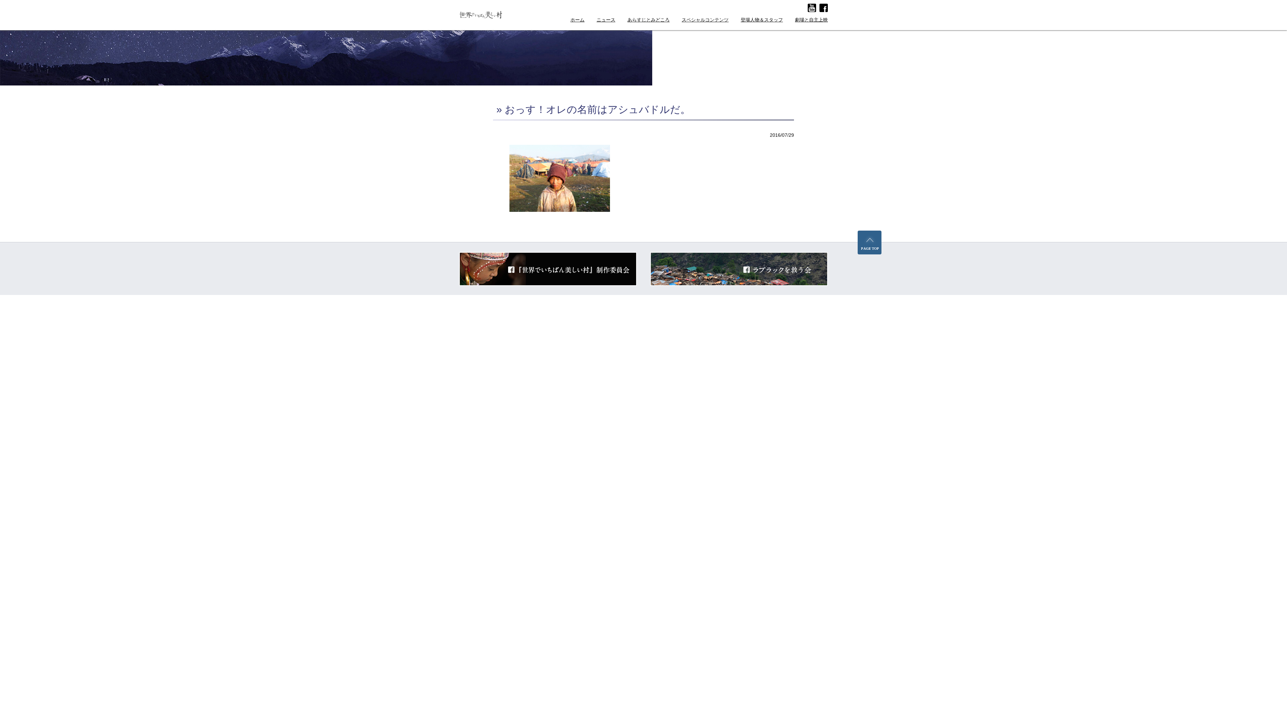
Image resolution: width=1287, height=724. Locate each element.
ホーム (577, 19)
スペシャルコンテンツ (705, 19)
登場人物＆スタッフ (762, 19)
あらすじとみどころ (648, 19)
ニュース (606, 19)
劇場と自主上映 (811, 19)
